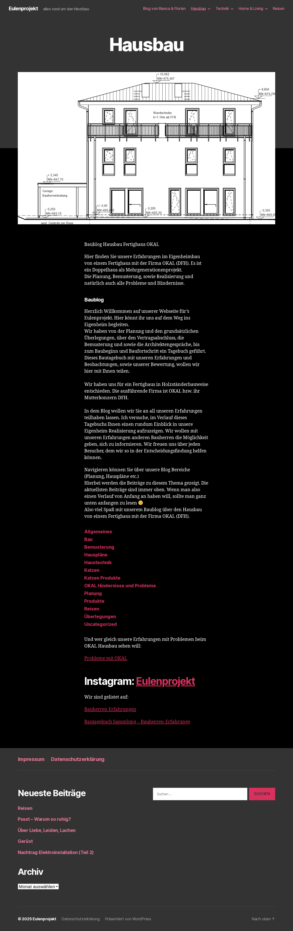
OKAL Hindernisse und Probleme (120, 585)
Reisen (278, 8)
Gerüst (25, 841)
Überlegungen (100, 616)
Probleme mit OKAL (105, 658)
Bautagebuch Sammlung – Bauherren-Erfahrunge (137, 722)
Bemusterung (99, 547)
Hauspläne (95, 554)
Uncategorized (100, 624)
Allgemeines (98, 531)
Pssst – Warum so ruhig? (44, 819)
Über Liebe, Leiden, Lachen (47, 830)
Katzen (91, 570)
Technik (222, 8)
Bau (88, 539)
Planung (93, 593)
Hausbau (198, 8)
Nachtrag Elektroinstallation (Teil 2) (56, 852)
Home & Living (251, 8)
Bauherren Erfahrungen (110, 709)
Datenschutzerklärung (77, 759)
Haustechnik (98, 562)
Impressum (31, 759)
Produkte (94, 601)
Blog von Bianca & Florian (164, 8)
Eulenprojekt (23, 8)
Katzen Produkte (102, 578)
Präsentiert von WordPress (128, 919)
